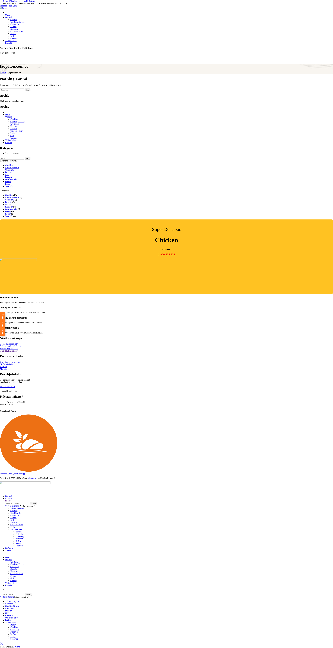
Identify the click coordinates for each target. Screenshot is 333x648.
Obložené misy (16, 131)
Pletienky (19, 539)
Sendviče (9, 186)
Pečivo (13, 133)
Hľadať (33, 503)
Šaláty (18, 543)
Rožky (8, 184)
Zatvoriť (16, 647)
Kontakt (8, 142)
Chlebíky (14, 119)
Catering (13, 138)
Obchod (8, 117)
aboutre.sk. (32, 478)
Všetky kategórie (17, 508)
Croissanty (14, 124)
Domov (3, 72)
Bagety (18, 532)
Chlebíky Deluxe (17, 121)
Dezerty (13, 126)
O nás (7, 114)
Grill (12, 135)
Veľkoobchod (11, 140)
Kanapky (14, 128)
